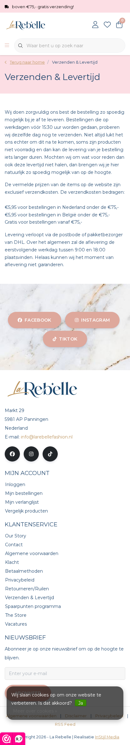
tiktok (68, 339)
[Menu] (7, 45)
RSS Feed (65, 724)
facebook (38, 320)
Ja (80, 703)
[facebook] (12, 453)
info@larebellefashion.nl (47, 437)
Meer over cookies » (35, 711)
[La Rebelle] (38, 25)
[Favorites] (107, 25)
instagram (95, 320)
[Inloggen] (95, 25)
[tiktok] (50, 453)
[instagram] (31, 453)
